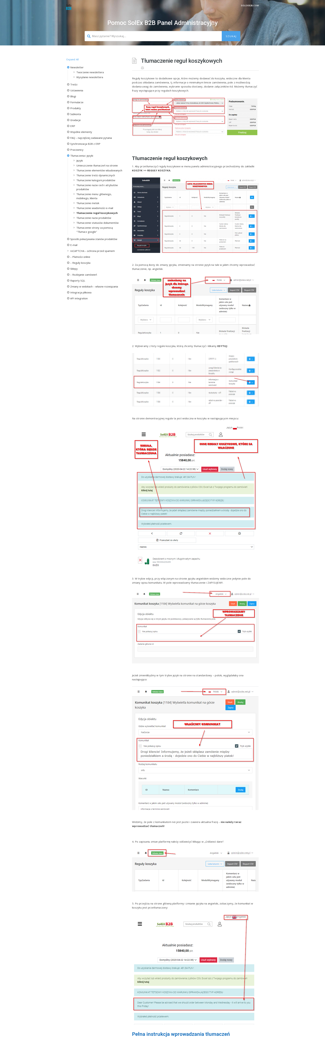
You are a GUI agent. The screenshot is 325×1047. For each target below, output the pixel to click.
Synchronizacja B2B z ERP (85, 143)
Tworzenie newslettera (90, 72)
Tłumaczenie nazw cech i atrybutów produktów (97, 187)
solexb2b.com (250, 5)
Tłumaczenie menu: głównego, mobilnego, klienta (94, 196)
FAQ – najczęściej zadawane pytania (91, 137)
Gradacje (75, 120)
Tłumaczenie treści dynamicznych (95, 175)
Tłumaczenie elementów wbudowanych (99, 170)
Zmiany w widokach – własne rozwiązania (94, 286)
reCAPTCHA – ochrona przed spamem (92, 251)
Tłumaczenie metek (87, 203)
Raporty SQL (77, 280)
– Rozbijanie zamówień (83, 274)
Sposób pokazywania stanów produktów (93, 239)
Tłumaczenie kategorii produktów (95, 180)
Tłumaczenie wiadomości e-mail (94, 208)
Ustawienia (76, 90)
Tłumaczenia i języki (81, 155)
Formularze (76, 102)
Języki (79, 160)
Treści (73, 84)
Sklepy (74, 268)
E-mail (73, 245)
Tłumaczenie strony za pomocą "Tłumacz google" (94, 229)
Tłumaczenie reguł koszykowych (97, 213)
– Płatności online (80, 256)
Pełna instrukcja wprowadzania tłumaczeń (181, 1034)
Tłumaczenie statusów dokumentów (97, 222)
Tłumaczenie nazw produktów (93, 218)
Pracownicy (76, 149)
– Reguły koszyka (80, 262)
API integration (79, 298)
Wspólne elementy (81, 132)
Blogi (73, 96)
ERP (72, 126)
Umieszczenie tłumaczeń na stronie (97, 165)
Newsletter (77, 67)
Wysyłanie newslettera (89, 77)
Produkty (75, 108)
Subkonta (75, 114)
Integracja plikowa (80, 292)
